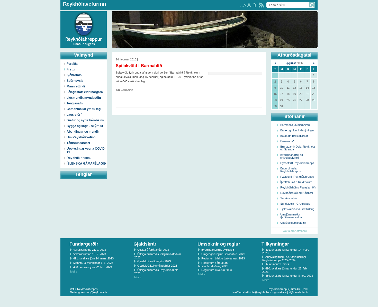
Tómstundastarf (78, 143)
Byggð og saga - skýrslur (85, 126)
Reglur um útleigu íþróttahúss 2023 (223, 258)
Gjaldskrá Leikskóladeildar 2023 (157, 265)
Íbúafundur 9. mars (277, 264)
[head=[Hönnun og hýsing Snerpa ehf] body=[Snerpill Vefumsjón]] (189, 301)
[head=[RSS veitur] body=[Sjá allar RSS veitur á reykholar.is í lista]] (261, 5)
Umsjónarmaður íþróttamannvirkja (291, 216)
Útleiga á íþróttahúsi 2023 (153, 249)
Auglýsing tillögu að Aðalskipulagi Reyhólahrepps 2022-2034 (284, 258)
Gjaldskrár (144, 244)
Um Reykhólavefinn (81, 137)
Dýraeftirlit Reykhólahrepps (297, 163)
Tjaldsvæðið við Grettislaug (297, 209)
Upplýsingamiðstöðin (293, 222)
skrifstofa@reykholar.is (257, 292)
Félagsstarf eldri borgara (85, 92)
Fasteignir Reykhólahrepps (297, 176)
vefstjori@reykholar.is (93, 292)
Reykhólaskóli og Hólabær (296, 192)
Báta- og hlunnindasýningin (297, 130)
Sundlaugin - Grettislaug (295, 203)
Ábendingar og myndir (83, 131)
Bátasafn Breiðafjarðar (294, 135)
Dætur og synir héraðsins (85, 120)
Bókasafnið (287, 141)
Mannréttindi (76, 86)
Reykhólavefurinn (84, 4)
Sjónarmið (74, 75)
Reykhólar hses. (79, 158)
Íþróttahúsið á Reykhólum (296, 182)
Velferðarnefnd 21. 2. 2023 (89, 249)
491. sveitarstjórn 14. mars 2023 (93, 258)
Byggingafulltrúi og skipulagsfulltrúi (291, 156)
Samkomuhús (289, 198)
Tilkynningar (275, 244)
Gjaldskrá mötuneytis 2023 (154, 261)
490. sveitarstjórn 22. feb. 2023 (92, 267)
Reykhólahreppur (23, 25)
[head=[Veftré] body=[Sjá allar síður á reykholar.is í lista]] (255, 5)
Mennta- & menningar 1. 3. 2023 (93, 262)
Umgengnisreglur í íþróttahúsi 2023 (223, 254)
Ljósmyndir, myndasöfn (84, 98)
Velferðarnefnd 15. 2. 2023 (89, 254)
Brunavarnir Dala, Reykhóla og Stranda (297, 148)
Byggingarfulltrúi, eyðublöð (217, 249)
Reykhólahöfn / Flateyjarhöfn (298, 187)
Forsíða (72, 64)
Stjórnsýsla (75, 81)
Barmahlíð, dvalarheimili (295, 125)
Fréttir (71, 69)
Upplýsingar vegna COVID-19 (86, 150)
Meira (73, 271)
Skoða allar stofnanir (294, 230)
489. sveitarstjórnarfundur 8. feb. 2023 (289, 275)
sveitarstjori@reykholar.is (292, 292)
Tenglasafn (75, 103)
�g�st (291, 63)
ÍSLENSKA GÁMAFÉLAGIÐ (86, 163)
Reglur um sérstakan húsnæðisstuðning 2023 (213, 264)
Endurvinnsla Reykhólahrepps (290, 170)
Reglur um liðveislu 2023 (216, 270)
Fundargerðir (83, 244)
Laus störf (74, 114)
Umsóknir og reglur (218, 244)
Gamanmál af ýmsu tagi (84, 109)
